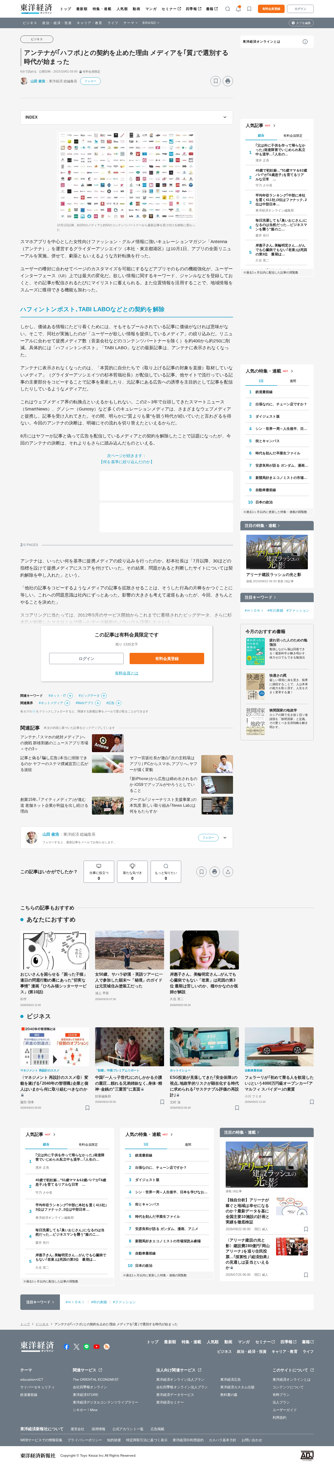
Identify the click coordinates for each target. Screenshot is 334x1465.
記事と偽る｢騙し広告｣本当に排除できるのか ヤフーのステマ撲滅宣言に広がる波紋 (54, 764)
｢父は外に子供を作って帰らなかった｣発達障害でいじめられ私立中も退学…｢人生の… (281, 149)
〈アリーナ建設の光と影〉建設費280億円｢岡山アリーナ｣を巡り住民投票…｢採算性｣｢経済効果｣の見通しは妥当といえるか (248, 1254)
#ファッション (298, 610)
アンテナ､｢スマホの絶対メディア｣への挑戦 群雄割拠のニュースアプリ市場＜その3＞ (54, 743)
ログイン (300, 9)
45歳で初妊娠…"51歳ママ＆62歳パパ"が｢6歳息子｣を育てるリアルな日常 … (281, 174)
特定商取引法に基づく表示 (146, 1440)
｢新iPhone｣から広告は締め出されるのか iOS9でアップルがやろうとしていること (163, 785)
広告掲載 (157, 1429)
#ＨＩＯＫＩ (254, 610)
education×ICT (31, 1379)
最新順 (82, 9)
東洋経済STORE (86, 1395)
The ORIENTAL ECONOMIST (96, 1379)
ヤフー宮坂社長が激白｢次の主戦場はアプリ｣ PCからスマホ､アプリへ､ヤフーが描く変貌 (163, 764)
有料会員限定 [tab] (292, 135)
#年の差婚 (275, 610)
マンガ (151, 9)
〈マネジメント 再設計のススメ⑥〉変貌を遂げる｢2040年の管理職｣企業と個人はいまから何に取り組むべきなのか (54, 1083)
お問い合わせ (252, 1440)
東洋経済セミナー (170, 1402)
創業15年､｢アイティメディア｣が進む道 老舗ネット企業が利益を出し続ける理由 (54, 805)
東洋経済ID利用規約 (188, 1440)
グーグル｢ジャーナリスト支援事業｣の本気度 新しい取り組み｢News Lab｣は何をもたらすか (163, 805)
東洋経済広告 (230, 1379)
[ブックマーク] (216, 81)
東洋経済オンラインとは (261, 41)
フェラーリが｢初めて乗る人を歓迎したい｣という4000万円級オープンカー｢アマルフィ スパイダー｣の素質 (279, 1083)
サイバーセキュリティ (37, 1387)
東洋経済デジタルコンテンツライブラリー (105, 1402)
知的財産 (114, 1440)
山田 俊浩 (38, 81)
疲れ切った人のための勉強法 (288, 642)
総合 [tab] (261, 135)
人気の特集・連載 (263, 371)
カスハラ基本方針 (222, 1440)
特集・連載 (102, 9)
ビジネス (30, 23)
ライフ (113, 23)
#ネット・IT (57, 695)
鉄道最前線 (264, 392)
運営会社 (77, 1429)
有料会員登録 (271, 9)
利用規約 (279, 1417)
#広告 (110, 703)
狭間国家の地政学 (283, 710)
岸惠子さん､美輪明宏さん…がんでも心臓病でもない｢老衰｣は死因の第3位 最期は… (281, 249)
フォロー (90, 81)
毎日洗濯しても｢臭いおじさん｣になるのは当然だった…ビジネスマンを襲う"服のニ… (281, 224)
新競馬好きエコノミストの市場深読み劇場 (282, 478)
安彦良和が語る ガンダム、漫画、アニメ (282, 465)
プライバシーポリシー (84, 1440)
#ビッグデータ (89, 695)
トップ (65, 9)
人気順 (122, 9)
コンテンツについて (288, 1387)
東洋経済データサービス (175, 1395)
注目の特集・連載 (260, 525)
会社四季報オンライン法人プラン (182, 1387)
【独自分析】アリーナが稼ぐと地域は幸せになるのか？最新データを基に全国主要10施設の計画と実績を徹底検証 (247, 1211)
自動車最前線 (266, 490)
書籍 (210, 9)
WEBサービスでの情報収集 (41, 1440)
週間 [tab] (293, 381)
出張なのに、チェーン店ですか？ (281, 404)
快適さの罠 (278, 675)
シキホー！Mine (85, 1410)
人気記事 (254, 125)
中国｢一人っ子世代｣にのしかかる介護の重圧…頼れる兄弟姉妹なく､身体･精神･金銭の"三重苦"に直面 (128, 1083)
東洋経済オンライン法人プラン (180, 1379)
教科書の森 (229, 1395)
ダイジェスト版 (268, 416)
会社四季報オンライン (90, 1387)
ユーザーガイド (285, 1410)
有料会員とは (127, 673)
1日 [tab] (261, 381)
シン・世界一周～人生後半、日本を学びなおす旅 (282, 429)
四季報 (191, 9)
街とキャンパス (268, 441)
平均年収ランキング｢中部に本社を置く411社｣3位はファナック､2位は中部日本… (281, 199)
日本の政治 (264, 502)
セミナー (169, 9)
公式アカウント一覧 (128, 1429)
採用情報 (98, 1429)
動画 (136, 9)
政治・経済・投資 (57, 23)
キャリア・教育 (90, 23)
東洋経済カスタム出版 (237, 1387)
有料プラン (281, 1395)
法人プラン (281, 1402)
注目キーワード (258, 597)
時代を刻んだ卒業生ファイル (278, 453)
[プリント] (228, 81)
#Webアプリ (85, 703)
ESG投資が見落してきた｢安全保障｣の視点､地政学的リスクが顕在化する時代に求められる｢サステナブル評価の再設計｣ (204, 1086)
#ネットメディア (51, 703)
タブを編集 (303, 23)
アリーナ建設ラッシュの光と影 (273, 574)
